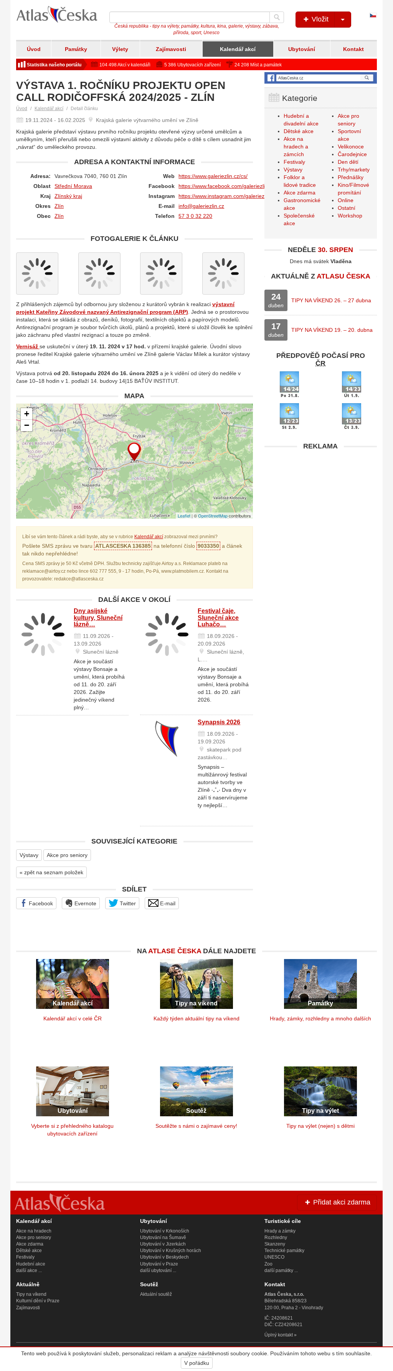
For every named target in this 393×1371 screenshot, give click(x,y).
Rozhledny (275, 1237)
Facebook (40, 903)
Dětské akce (299, 131)
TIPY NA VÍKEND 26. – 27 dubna (331, 300)
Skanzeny (274, 1244)
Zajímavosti (171, 49)
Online (345, 200)
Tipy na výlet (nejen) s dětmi (320, 1126)
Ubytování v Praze (159, 1264)
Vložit (319, 19)
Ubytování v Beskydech (164, 1257)
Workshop (350, 216)
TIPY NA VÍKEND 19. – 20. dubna (332, 330)
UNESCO (274, 1257)
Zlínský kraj (68, 196)
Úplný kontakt (278, 1335)
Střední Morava (73, 186)
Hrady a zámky (280, 1231)
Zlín (59, 206)
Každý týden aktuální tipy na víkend (196, 1018)
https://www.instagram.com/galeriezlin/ (224, 196)
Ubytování (301, 49)
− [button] (26, 425)
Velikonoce (351, 146)
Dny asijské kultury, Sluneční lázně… (98, 618)
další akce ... (29, 1270)
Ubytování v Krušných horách (170, 1250)
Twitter (127, 903)
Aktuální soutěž (156, 1294)
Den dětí (348, 162)
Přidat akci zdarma (340, 1202)
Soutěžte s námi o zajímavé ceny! (196, 1126)
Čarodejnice (352, 154)
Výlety (120, 49)
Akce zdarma (299, 193)
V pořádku (196, 1363)
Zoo (268, 1264)
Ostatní (346, 208)
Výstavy (29, 855)
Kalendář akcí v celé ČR (72, 1018)
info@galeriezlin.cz (201, 206)
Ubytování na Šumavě (163, 1237)
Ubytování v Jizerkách (163, 1244)
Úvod (34, 49)
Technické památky (284, 1250)
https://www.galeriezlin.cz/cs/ (213, 176)
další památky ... (281, 1270)
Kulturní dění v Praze (37, 1300)
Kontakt (353, 49)
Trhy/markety (354, 169)
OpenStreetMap (213, 515)
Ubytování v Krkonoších (164, 1231)
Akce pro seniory (67, 855)
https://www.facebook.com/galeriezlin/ (223, 186)
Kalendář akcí (238, 49)
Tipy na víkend (31, 1294)
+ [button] (26, 414)
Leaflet (184, 515)
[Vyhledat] (276, 17)
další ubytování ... (158, 1270)
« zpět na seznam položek (51, 872)
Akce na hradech (33, 1231)
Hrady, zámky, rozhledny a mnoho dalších (320, 1018)
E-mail (167, 903)
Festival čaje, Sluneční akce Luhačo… (218, 618)
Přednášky (350, 177)
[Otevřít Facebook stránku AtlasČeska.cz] (320, 77)
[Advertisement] (321, 502)
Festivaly (294, 162)
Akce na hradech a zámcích (296, 146)
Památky (76, 49)
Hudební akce (30, 1264)
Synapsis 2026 (219, 722)
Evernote (84, 903)
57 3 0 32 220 (195, 216)
